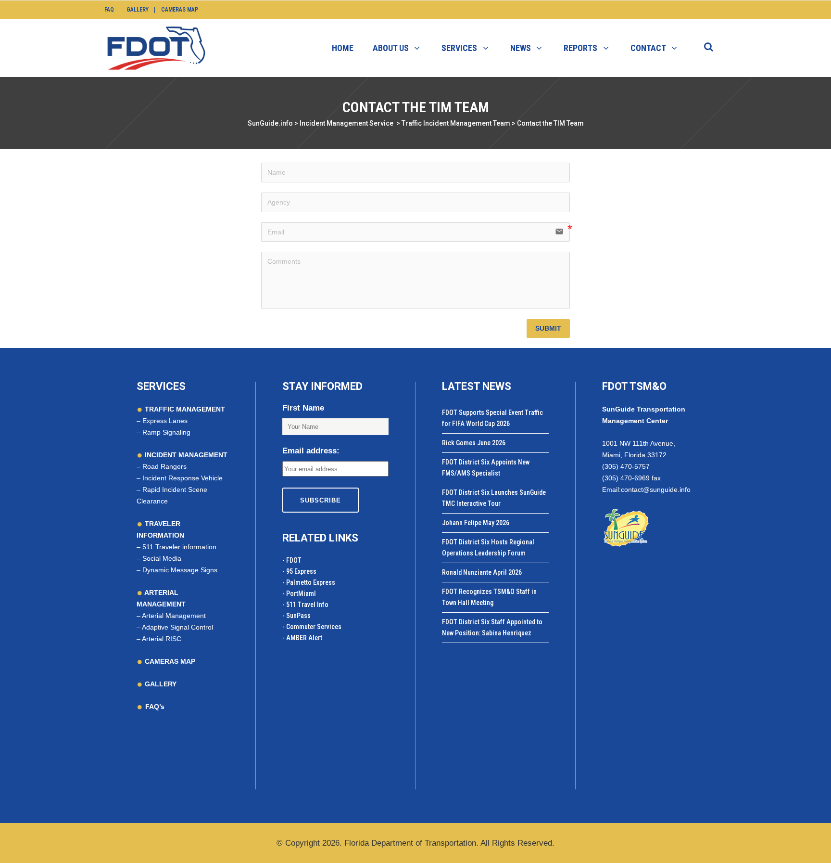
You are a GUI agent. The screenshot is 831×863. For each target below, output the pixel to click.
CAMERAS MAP (169, 661)
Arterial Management (174, 615)
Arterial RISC (161, 639)
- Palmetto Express (308, 582)
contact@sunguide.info (656, 489)
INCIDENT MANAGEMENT (185, 455)
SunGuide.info (270, 123)
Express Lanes (165, 421)
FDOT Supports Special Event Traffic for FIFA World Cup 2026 (492, 418)
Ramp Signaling (166, 432)
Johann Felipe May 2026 (475, 523)
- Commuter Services (311, 627)
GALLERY (159, 684)
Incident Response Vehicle (182, 478)
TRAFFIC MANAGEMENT (184, 409)
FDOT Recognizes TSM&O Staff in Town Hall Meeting (489, 597)
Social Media (161, 558)
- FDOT (292, 560)
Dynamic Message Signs (179, 570)
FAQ (109, 9)
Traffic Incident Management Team (456, 123)
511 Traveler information (179, 547)
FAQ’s (154, 706)
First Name (303, 407)
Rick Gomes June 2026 (473, 443)
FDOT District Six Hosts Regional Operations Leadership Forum (488, 547)
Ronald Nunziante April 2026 (482, 572)
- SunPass (296, 615)
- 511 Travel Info (305, 604)
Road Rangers (164, 466)
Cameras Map (179, 9)
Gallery (137, 9)
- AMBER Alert (302, 638)
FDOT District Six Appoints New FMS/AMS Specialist (485, 467)
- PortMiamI (299, 593)
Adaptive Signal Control (177, 627)
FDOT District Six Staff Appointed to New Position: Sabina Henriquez (492, 627)
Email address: (311, 450)
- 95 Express (299, 571)
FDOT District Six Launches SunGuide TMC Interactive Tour (494, 498)
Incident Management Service (346, 123)
